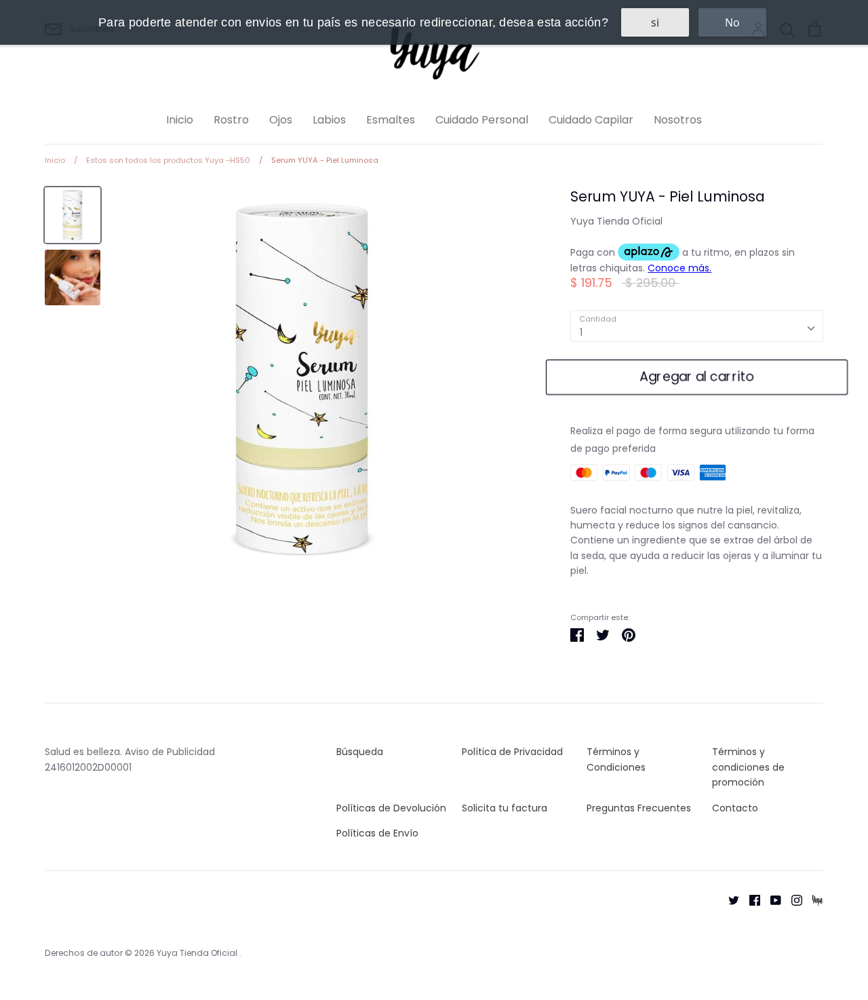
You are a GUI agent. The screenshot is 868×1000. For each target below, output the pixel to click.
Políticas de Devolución (391, 808)
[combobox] (696, 325)
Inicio (179, 120)
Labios (329, 120)
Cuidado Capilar (591, 120)
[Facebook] (749, 899)
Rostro (231, 120)
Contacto (735, 808)
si (655, 22)
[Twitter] (728, 899)
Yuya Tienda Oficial (616, 221)
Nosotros (678, 120)
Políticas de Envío (377, 833)
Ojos (280, 120)
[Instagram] (791, 899)
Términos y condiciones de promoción (748, 767)
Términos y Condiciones (616, 759)
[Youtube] (770, 899)
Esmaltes (390, 120)
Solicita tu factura (504, 808)
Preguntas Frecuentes (639, 808)
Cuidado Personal (481, 120)
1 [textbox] (581, 332)
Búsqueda (359, 751)
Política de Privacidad (512, 751)
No (732, 22)
